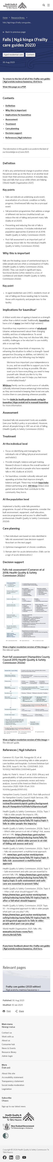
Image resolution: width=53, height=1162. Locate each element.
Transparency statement (13, 1081)
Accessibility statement (12, 1077)
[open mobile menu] (48, 5)
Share (21, 1012)
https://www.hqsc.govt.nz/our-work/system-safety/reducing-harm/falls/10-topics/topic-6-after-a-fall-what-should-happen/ (26, 898)
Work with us (8, 1037)
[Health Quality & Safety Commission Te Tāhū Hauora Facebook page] (5, 1157)
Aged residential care (13, 55)
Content (30, 55)
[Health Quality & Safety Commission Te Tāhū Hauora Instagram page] (18, 1157)
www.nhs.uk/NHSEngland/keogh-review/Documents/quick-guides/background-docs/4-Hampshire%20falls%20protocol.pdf (26, 803)
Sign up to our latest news (14, 1106)
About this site (8, 1073)
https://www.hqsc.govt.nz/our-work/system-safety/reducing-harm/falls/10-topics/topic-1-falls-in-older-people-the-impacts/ (26, 820)
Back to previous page (15, 32)
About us (6, 1040)
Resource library (18, 18)
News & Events (9, 1048)
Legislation (7, 1089)
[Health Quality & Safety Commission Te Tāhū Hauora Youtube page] (24, 1157)
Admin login (7, 1056)
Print (9, 1012)
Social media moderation (13, 1085)
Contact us (7, 1033)
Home (5, 18)
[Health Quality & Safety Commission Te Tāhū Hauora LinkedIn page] (11, 1157)
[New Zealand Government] (18, 1126)
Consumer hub (8, 1044)
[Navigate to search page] (44, 5)
